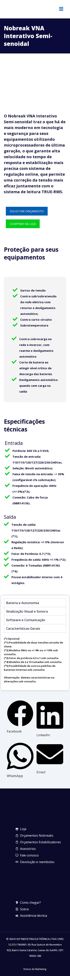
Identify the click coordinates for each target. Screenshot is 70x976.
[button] (20, 717)
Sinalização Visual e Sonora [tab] (27, 611)
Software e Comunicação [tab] (25, 620)
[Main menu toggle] (61, 9)
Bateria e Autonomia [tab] (22, 603)
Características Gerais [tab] (23, 628)
